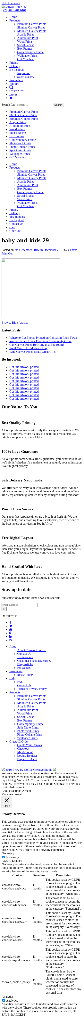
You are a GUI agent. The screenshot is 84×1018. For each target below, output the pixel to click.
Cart (12, 227)
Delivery (14, 66)
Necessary (12, 857)
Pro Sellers (16, 80)
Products (14, 20)
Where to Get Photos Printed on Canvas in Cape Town (43, 337)
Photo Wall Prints (20, 143)
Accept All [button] (28, 790)
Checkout (15, 230)
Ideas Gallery (25, 674)
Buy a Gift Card (27, 759)
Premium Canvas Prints (31, 24)
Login (13, 94)
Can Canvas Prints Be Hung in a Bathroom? (36, 344)
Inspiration (23, 73)
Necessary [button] (8, 853)
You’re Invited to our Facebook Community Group (40, 341)
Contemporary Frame (30, 52)
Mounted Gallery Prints (31, 31)
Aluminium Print (27, 38)
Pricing (13, 62)
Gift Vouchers (25, 59)
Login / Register (27, 755)
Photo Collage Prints (22, 146)
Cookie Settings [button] (11, 790)
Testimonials (17, 216)
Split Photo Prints (20, 150)
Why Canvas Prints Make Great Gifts (32, 351)
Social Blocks (25, 45)
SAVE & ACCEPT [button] (14, 1014)
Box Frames (24, 48)
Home (13, 17)
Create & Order (19, 741)
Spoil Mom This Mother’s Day (28, 348)
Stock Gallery (25, 76)
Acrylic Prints (25, 34)
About (13, 646)
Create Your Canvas (29, 745)
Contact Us (16, 223)
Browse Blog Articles (15, 322)
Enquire (14, 83)
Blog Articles (25, 664)
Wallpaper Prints (27, 55)
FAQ (20, 681)
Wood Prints (24, 41)
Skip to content (11, 3)
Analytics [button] (7, 996)
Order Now (16, 90)
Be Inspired (16, 69)
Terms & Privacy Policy (32, 688)
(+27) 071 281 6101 (14, 10)
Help (12, 678)
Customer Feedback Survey (34, 660)
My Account (25, 752)
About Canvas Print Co (31, 650)
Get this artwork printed (24, 367)
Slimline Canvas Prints (31, 27)
